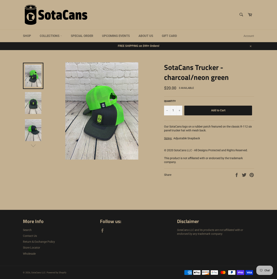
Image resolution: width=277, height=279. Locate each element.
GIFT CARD (169, 36)
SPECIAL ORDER (82, 36)
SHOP (27, 36)
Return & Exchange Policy (39, 241)
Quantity (170, 101)
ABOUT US (145, 36)
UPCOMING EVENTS (116, 36)
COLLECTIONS (50, 36)
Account (249, 36)
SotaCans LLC (38, 272)
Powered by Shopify (56, 272)
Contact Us (30, 235)
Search (27, 230)
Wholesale (29, 253)
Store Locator (31, 247)
